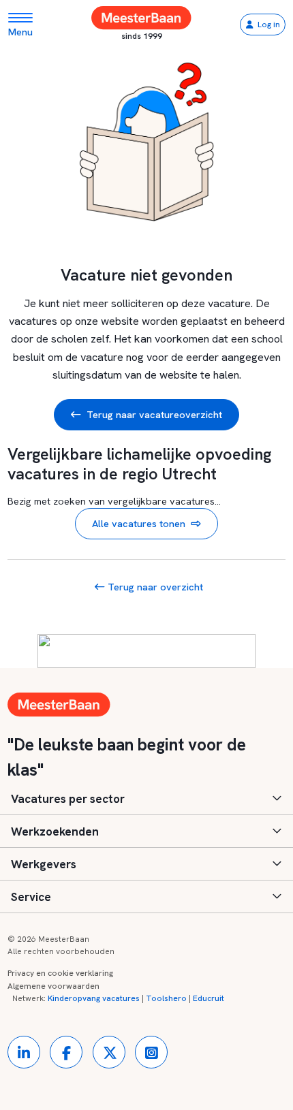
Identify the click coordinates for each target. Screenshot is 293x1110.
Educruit (208, 998)
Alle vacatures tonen (138, 523)
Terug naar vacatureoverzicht (154, 414)
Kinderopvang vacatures (94, 998)
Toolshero (166, 998)
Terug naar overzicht (154, 586)
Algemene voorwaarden (53, 986)
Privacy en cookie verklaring (60, 973)
